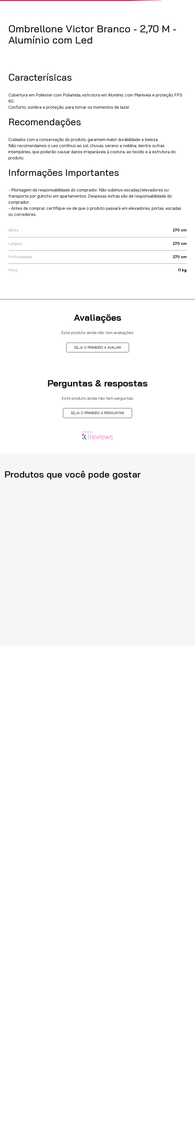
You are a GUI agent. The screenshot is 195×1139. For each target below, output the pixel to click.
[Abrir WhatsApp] (182, 1126)
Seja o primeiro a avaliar (97, 347)
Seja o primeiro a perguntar (97, 413)
